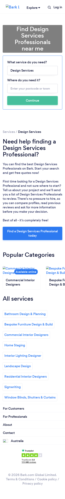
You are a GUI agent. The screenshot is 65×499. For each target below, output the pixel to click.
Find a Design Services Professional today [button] (32, 233)
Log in (57, 7)
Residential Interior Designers (25, 376)
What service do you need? (27, 62)
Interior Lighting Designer (22, 356)
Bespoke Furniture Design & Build (28, 324)
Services (9, 132)
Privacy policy (32, 483)
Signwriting (12, 387)
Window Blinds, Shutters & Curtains (30, 397)
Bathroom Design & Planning (25, 314)
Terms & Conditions (20, 479)
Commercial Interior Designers (26, 335)
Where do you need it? (23, 80)
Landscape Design (17, 366)
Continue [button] (32, 100)
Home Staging (14, 345)
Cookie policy (47, 479)
